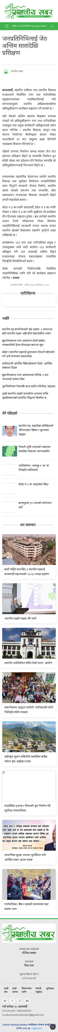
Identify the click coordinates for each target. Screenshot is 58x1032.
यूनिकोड (50, 988)
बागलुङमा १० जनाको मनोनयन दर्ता (35, 505)
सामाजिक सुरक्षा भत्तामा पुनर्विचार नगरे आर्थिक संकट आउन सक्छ (25, 857)
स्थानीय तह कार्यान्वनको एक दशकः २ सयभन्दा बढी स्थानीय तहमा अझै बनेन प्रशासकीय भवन (27, 332)
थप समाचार (28, 525)
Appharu (37, 1029)
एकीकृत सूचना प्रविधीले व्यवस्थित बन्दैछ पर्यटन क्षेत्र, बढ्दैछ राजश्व (25, 759)
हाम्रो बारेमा (15, 990)
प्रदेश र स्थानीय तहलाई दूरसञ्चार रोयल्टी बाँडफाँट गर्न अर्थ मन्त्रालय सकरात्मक (28, 355)
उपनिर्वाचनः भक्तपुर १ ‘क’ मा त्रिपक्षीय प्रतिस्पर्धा (34, 468)
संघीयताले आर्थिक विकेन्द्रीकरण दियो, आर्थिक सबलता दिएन (27, 366)
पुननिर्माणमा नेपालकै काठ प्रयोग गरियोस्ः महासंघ (28, 387)
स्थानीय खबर (17, 72)
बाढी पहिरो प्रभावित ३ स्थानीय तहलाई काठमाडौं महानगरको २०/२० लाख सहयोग (26, 572)
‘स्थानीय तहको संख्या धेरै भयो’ (20, 619)
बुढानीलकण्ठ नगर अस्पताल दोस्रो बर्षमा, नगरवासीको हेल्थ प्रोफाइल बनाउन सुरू (24, 343)
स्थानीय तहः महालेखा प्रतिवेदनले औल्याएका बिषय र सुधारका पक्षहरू (36, 430)
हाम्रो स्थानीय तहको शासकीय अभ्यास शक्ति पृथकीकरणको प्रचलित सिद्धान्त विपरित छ (25, 396)
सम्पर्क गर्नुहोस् (39, 990)
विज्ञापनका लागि (27, 990)
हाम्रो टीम (6, 990)
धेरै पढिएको (9, 413)
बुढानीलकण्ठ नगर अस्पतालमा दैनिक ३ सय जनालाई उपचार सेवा (25, 377)
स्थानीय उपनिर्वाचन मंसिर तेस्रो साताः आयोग (28, 663)
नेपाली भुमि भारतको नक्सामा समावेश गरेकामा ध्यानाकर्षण (35, 449)
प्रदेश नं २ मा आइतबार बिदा (33, 484)
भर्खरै (5, 318)
